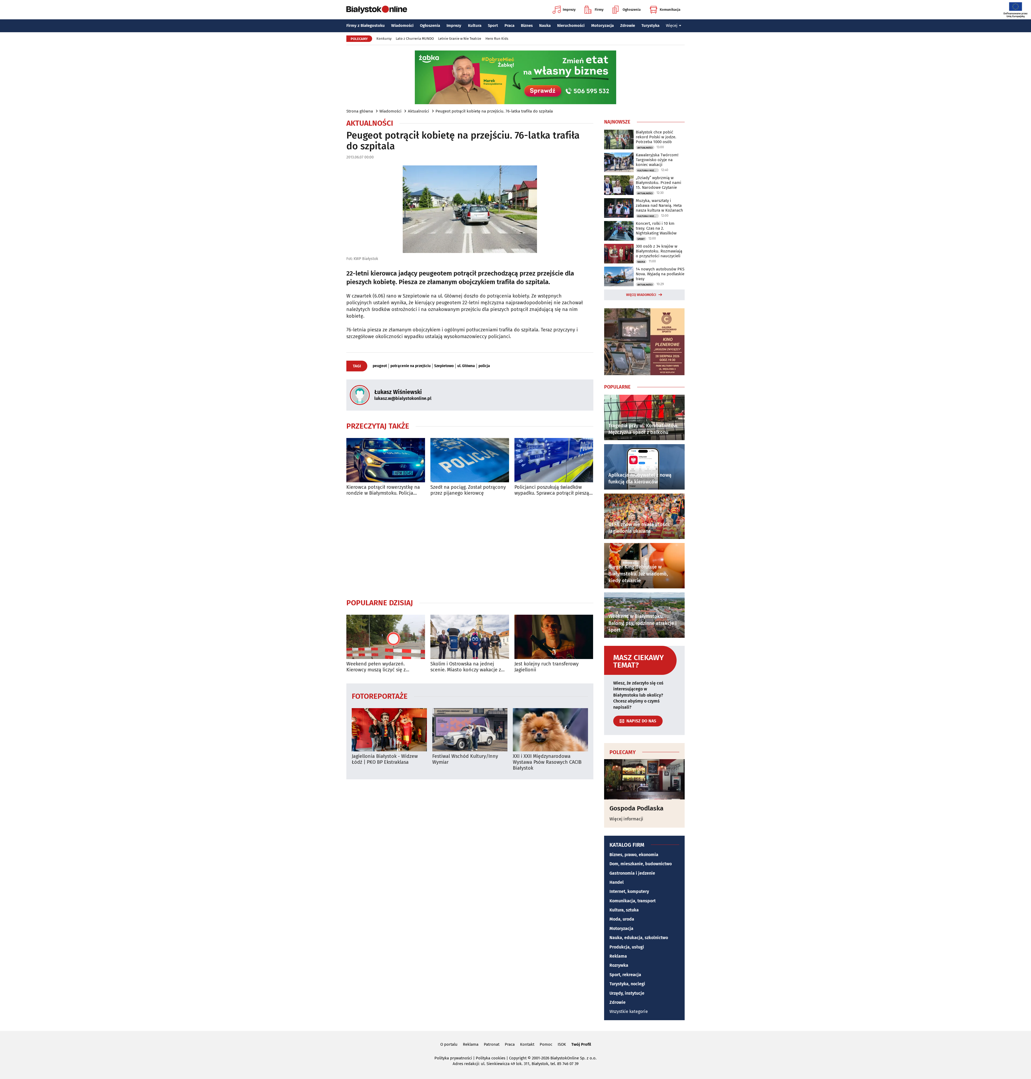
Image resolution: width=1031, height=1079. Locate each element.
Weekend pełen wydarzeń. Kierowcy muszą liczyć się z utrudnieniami (376, 667)
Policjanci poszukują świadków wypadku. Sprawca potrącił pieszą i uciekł (553, 490)
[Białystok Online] (376, 10)
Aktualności (418, 111)
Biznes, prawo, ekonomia (633, 854)
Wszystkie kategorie (628, 1011)
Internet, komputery (629, 891)
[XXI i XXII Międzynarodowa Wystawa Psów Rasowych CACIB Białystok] (550, 729)
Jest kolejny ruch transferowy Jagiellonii (546, 667)
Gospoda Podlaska (636, 808)
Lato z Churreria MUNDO (415, 38)
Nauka (545, 25)
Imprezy (569, 10)
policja (484, 366)
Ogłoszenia (632, 10)
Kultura (474, 25)
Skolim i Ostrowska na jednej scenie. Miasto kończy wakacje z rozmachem (465, 667)
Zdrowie (627, 25)
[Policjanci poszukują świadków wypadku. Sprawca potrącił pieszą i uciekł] (553, 460)
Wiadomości (402, 25)
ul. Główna (466, 366)
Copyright (518, 1058)
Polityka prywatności (453, 1058)
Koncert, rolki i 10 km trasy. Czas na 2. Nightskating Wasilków (656, 228)
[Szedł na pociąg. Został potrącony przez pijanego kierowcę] (469, 460)
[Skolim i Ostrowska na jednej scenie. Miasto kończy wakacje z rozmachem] (469, 637)
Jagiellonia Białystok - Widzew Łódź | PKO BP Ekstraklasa (385, 759)
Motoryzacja (602, 25)
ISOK (562, 1044)
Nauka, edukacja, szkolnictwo (638, 937)
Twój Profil (581, 1044)
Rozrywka (618, 965)
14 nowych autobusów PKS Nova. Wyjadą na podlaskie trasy (660, 274)
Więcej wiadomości (641, 295)
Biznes (527, 25)
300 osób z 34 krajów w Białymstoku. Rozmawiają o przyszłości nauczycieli (659, 251)
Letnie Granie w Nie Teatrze (459, 38)
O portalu (449, 1044)
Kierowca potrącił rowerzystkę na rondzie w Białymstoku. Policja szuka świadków (383, 490)
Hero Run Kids (496, 38)
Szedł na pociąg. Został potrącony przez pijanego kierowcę (468, 490)
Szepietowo (444, 366)
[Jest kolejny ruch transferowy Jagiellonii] (553, 637)
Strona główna (359, 111)
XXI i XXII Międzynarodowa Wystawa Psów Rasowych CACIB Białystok (547, 762)
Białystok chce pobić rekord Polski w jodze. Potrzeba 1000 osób (656, 137)
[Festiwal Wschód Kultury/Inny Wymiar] (469, 729)
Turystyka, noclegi (627, 983)
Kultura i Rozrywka (648, 170)
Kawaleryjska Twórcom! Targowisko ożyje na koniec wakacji (657, 160)
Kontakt (527, 1044)
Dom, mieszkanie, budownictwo (640, 863)
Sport (493, 25)
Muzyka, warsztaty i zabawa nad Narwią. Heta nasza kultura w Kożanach (659, 205)
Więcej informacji (626, 818)
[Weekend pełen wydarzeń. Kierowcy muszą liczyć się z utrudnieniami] (385, 637)
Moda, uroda (621, 919)
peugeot (380, 366)
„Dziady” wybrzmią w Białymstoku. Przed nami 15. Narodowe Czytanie (658, 182)
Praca (509, 25)
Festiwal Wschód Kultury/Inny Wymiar (465, 759)
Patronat (491, 1044)
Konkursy (383, 38)
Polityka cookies (490, 1058)
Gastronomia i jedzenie (632, 873)
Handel (616, 882)
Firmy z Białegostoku (365, 25)
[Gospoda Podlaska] (644, 779)
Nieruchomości (571, 25)
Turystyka (650, 25)
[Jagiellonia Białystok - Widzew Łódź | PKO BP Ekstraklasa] (389, 729)
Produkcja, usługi (626, 947)
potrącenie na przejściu (410, 366)
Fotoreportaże (380, 696)
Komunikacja (670, 10)
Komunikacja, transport (632, 900)
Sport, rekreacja (625, 974)
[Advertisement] (470, 547)
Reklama (618, 956)
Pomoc (546, 1044)
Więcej (671, 25)
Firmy (599, 10)
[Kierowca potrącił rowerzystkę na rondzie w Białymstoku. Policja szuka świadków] (385, 460)
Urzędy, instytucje (626, 993)
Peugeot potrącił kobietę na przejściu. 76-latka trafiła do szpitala (494, 111)
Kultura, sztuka (624, 910)
